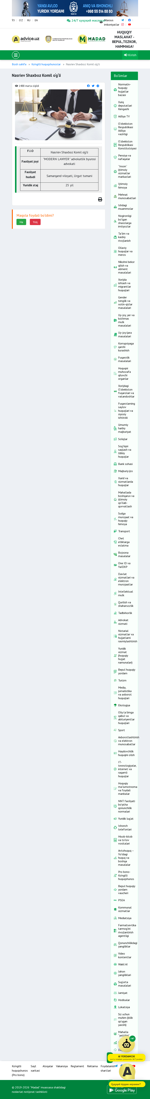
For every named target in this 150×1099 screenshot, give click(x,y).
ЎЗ (13, 20)
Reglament (77, 1066)
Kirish (131, 55)
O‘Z (21, 20)
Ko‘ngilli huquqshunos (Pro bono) (20, 1070)
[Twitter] (93, 86)
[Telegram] (98, 86)
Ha (21, 222)
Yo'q (35, 222)
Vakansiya (62, 1066)
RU (28, 20)
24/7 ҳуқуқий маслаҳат (83, 20)
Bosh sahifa (19, 64)
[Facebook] (88, 86)
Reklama (92, 1066)
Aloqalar (48, 1066)
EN (36, 20)
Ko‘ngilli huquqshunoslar (46, 64)
